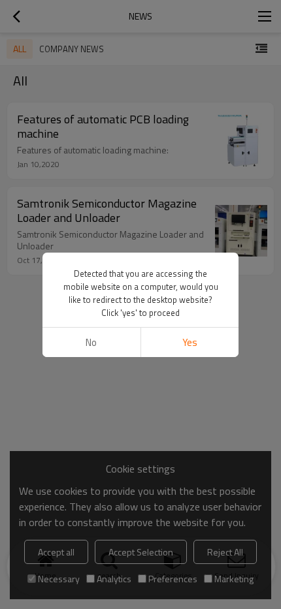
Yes (189, 342)
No (91, 342)
